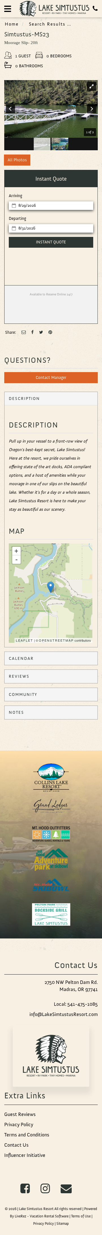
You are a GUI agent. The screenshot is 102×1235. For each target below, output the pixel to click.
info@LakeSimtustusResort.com (63, 1014)
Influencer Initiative (24, 1155)
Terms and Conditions (26, 1135)
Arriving (15, 195)
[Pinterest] (50, 332)
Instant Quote (51, 242)
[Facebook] (32, 332)
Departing (17, 218)
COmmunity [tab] (23, 694)
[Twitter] (41, 332)
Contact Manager (51, 377)
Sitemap (62, 1223)
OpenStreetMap (56, 640)
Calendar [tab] (21, 658)
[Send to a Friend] (24, 332)
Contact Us (16, 1145)
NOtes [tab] (16, 712)
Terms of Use (81, 1216)
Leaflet (24, 640)
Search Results (47, 24)
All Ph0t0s (17, 159)
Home (12, 24)
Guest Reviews (20, 1114)
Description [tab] (24, 398)
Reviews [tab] (19, 676)
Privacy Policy (18, 1124)
